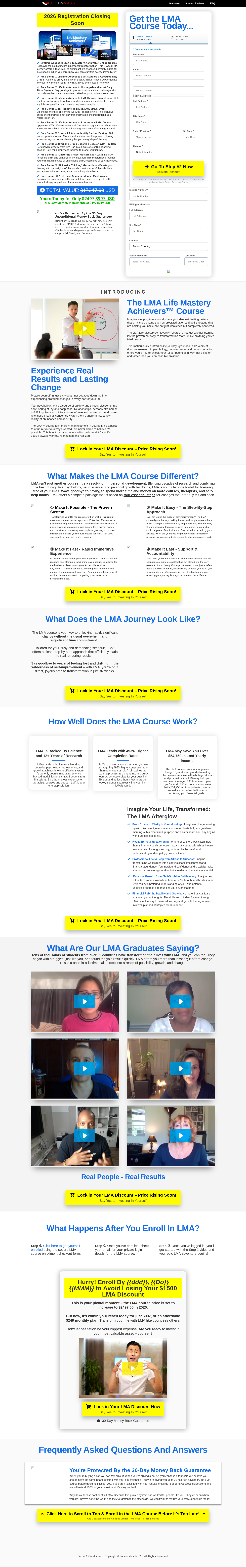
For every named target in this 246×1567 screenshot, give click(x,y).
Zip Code (188, 131)
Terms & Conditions (89, 1556)
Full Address (140, 101)
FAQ (212, 3)
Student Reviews (194, 3)
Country (137, 146)
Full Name (138, 54)
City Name (138, 116)
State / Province (141, 131)
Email (136, 69)
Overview (174, 3)
